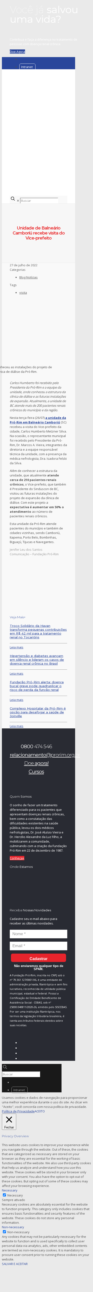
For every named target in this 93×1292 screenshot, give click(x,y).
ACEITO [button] (40, 1111)
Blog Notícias (28, 277)
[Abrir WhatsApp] (81, 1280)
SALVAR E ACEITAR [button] (15, 1264)
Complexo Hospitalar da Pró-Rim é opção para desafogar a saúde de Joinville (38, 712)
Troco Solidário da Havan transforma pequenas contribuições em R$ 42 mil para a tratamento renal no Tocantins (38, 631)
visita (23, 292)
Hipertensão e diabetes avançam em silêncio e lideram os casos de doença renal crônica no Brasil (37, 659)
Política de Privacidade (18, 1111)
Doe (36, 763)
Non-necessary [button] (13, 1227)
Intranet (27, 67)
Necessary (15, 1195)
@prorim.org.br (45, 755)
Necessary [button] (9, 1190)
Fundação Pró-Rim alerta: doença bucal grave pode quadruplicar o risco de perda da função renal (37, 686)
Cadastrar (38, 959)
